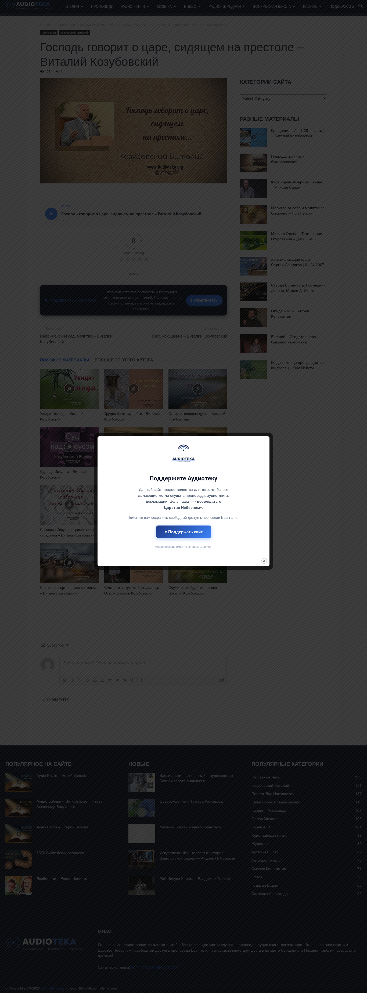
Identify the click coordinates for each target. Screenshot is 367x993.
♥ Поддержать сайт (184, 532)
